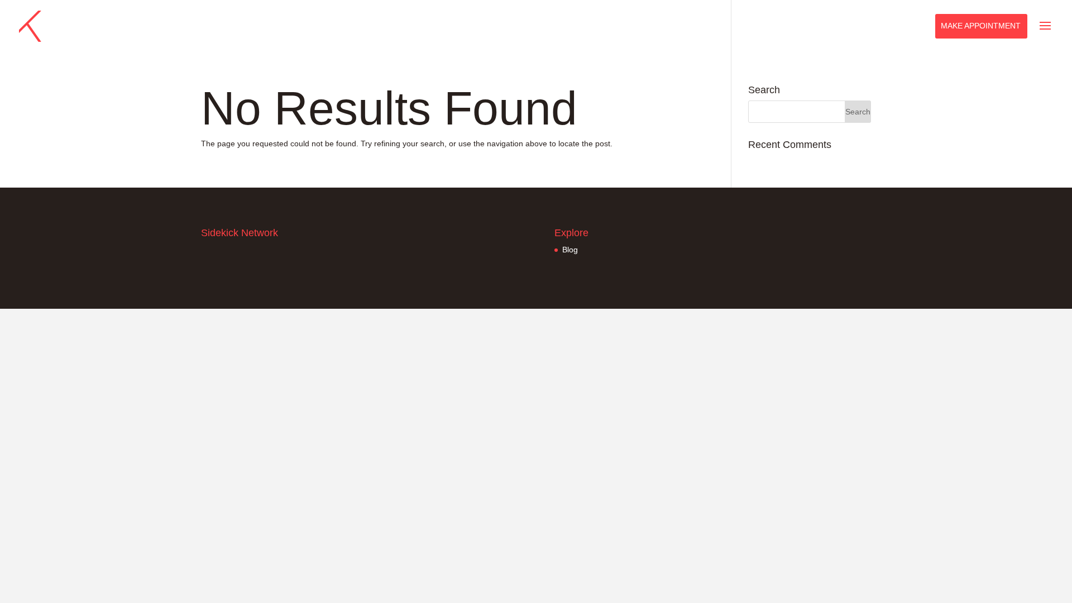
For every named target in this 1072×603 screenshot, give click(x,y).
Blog (570, 249)
